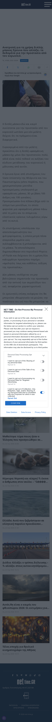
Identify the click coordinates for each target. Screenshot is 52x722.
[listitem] (26, 355)
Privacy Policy (40, 412)
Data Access (26, 412)
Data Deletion (11, 412)
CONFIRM (15, 403)
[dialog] (26, 361)
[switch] (42, 361)
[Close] (47, 309)
